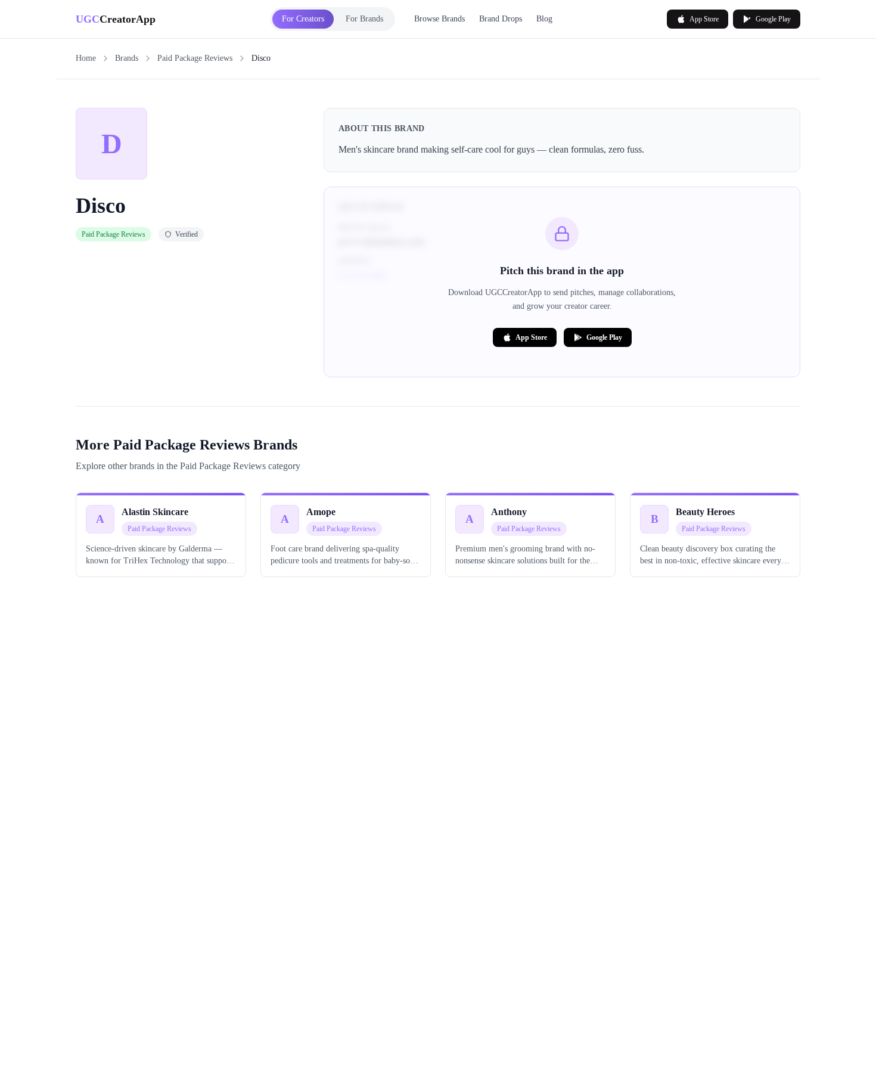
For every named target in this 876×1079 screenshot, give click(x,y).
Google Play (773, 19)
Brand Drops (500, 18)
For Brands (364, 18)
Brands (126, 58)
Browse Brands (439, 18)
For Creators (303, 18)
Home (86, 58)
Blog (544, 18)
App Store (704, 19)
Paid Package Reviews (194, 58)
